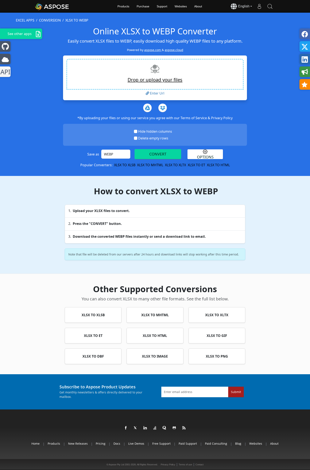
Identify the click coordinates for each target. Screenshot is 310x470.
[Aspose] (52, 6)
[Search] (270, 6)
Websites (181, 6)
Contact (199, 464)
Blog (238, 444)
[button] (205, 154)
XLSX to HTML (218, 165)
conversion (50, 20)
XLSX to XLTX (175, 165)
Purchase (143, 6)
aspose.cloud (174, 50)
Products (123, 6)
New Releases (78, 444)
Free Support (161, 444)
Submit (236, 392)
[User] (259, 6)
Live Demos (136, 444)
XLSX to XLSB (124, 165)
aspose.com (153, 50)
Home (35, 444)
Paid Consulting (216, 444)
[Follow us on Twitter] (135, 428)
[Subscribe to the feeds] (184, 428)
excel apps (25, 20)
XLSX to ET (196, 165)
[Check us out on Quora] (164, 428)
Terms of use (185, 464)
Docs (116, 444)
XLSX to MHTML (150, 165)
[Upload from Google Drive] (147, 108)
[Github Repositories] (174, 428)
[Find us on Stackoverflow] (155, 428)
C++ (5, 71)
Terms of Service (194, 118)
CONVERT (157, 154)
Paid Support (188, 444)
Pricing (100, 444)
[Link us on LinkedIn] (145, 428)
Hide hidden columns (155, 131)
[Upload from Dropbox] (162, 108)
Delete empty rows (153, 138)
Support (162, 6)
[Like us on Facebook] (126, 428)
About (198, 6)
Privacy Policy (222, 118)
